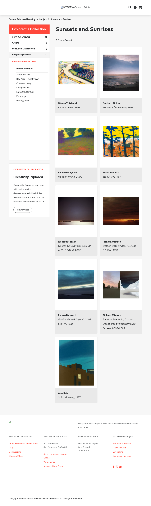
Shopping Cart (16, 456)
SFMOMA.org (123, 437)
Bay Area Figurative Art (27, 79)
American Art (23, 75)
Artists (15, 43)
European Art (23, 88)
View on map (50, 462)
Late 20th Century (25, 92)
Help (11, 448)
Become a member (122, 456)
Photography (22, 101)
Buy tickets (118, 452)
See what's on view (122, 444)
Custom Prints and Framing (22, 20)
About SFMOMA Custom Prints (23, 444)
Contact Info (15, 452)
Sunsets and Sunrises (24, 62)
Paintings (21, 96)
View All (27, 55)
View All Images (21, 37)
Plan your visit (119, 448)
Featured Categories (23, 49)
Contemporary (23, 84)
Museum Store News (53, 466)
